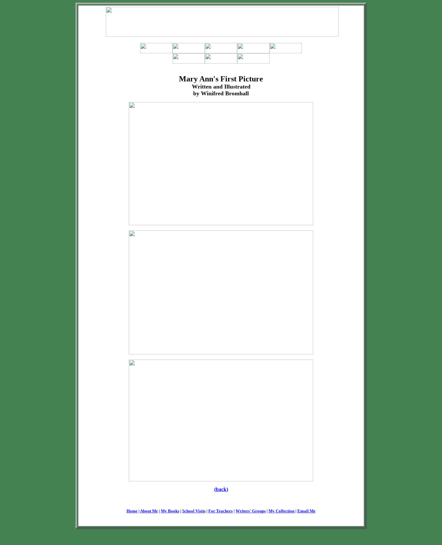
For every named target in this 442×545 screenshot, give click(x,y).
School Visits (193, 510)
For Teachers (220, 510)
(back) (221, 489)
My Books (170, 510)
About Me (149, 510)
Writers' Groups (251, 510)
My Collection (281, 510)
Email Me (306, 510)
